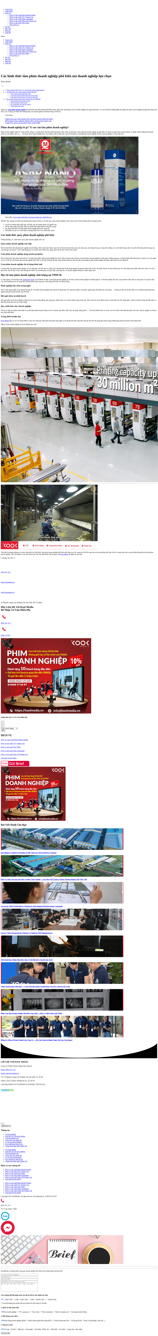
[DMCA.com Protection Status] (7, 1091)
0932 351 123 (5, 572)
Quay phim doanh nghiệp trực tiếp (21, 94)
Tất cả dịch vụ (14, 25)
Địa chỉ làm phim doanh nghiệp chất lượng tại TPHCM (23, 99)
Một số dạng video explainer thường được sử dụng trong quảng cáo (28, 121)
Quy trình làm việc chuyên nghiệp (21, 104)
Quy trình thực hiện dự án (14, 1144)
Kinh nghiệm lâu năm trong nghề (20, 101)
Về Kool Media (10, 1134)
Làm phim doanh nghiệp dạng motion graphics (24, 95)
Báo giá (7, 31)
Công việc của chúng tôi (13, 1140)
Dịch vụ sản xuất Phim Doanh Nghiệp (22, 15)
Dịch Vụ (8, 13)
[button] (79, 36)
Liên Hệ (8, 33)
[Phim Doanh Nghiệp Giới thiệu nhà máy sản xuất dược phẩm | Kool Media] (69, 214)
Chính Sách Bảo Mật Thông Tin (16, 1146)
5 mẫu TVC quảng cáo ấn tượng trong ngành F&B (22, 123)
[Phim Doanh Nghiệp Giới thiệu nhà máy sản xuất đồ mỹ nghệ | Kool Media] (49, 549)
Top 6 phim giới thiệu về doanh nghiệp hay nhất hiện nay (32, 217)
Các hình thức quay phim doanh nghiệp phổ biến (21, 92)
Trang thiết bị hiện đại (17, 106)
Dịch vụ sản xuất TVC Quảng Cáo (21, 17)
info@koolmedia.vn (7, 592)
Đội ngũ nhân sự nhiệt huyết (19, 102)
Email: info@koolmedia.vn (10, 1073)
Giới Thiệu (9, 11)
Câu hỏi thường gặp (12, 1138)
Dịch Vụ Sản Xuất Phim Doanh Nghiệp (14, 740)
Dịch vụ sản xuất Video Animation (21, 19)
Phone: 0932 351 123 (8, 1070)
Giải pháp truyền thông (9, 758)
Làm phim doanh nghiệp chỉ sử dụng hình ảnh (24, 97)
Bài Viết (8, 29)
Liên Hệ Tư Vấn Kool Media (15, 1136)
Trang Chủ (8, 9)
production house (29, 279)
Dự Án (7, 27)
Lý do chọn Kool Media (13, 1142)
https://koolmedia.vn (8, 582)
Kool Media (5, 321)
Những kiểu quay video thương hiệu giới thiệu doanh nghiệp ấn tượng (29, 119)
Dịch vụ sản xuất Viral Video (19, 23)
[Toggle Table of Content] (2, 86)
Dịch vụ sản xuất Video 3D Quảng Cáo (22, 21)
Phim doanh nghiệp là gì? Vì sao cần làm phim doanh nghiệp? (25, 90)
